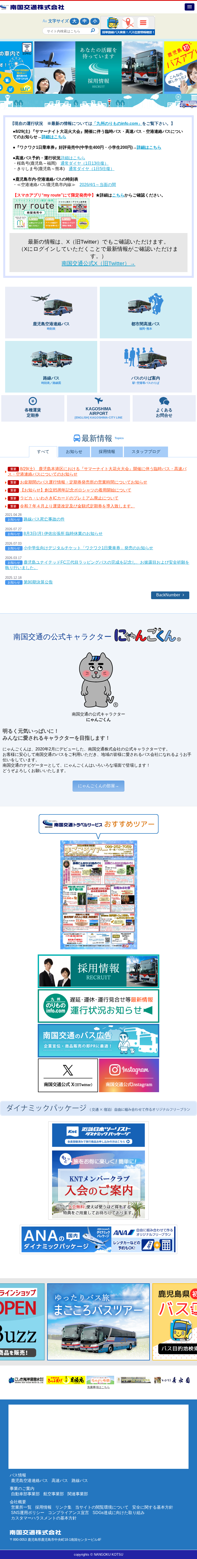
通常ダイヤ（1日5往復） (91, 168)
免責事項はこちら (98, 1387)
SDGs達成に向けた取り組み (119, 1512)
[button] (189, 7)
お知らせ (74, 451)
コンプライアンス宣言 (68, 1512)
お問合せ (164, 412)
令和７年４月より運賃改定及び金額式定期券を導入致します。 (77, 506)
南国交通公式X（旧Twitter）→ (98, 263)
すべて (43, 451)
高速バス (60, 1480)
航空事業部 (53, 1494)
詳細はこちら (54, 137)
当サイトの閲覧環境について (102, 1507)
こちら (118, 195)
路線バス (51, 380)
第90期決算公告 (38, 582)
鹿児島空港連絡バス (51, 326)
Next (2, 67)
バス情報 (18, 1475)
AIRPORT (98, 413)
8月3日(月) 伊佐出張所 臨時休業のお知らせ (63, 533)
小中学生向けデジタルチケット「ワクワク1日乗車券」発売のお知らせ (88, 548)
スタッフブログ (146, 451)
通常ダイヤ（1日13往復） (85, 163)
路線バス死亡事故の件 (44, 519)
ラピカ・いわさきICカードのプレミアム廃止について (69, 498)
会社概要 (18, 1502)
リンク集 (63, 1507)
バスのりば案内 (145, 380)
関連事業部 (77, 1494)
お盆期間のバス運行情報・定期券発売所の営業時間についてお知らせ (83, 482)
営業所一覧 (21, 1507)
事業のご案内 (22, 1488)
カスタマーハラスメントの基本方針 (44, 1518)
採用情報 (107, 451)
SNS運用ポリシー (27, 1512)
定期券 (33, 412)
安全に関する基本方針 (152, 1507)
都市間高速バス (145, 326)
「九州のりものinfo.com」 (117, 123)
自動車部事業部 (25, 1494)
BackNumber (168, 595)
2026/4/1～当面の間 (98, 184)
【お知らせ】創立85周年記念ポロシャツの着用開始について (75, 490)
